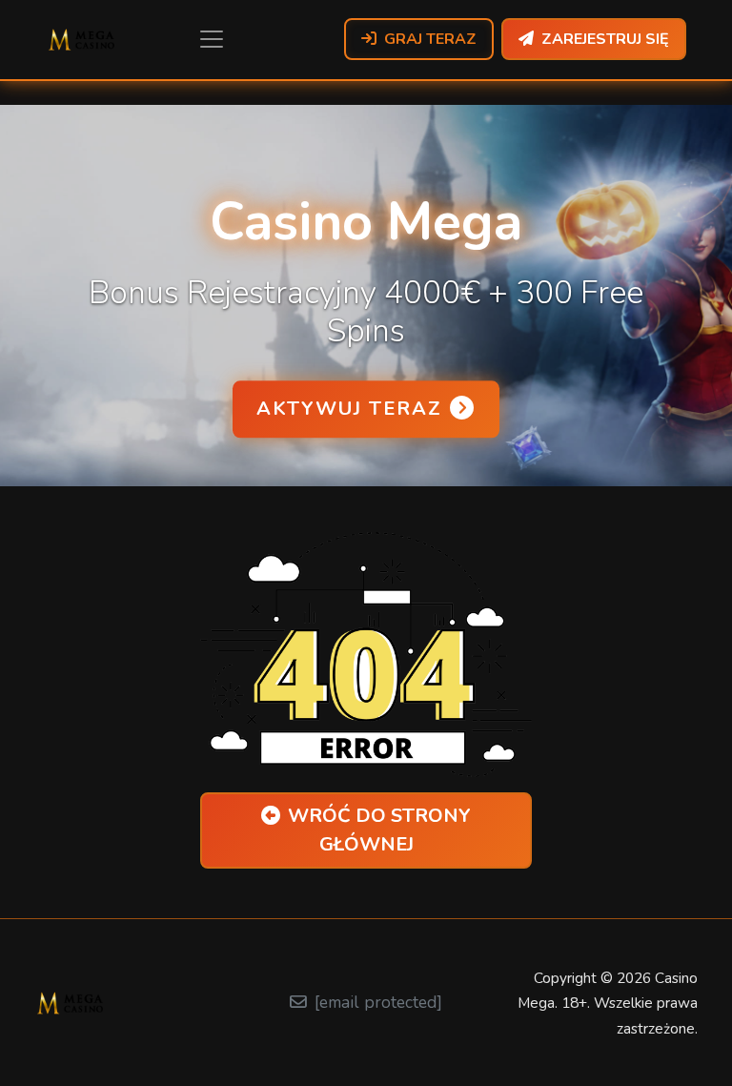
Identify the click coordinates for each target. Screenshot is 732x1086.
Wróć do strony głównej (379, 830)
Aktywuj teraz (349, 408)
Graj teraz (430, 39)
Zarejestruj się (605, 39)
